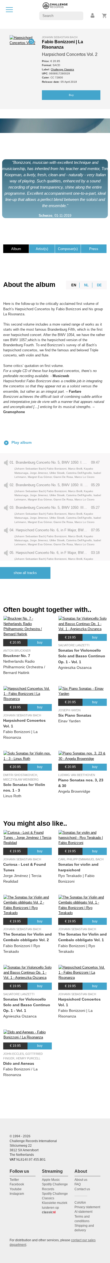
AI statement (83, 1211)
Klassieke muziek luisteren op (54, 1207)
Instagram (17, 1193)
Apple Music (51, 1179)
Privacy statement (87, 1207)
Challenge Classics (62, 69)
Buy (71, 94)
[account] (93, 16)
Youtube (16, 1189)
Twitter (14, 1179)
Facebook (17, 1184)
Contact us (82, 1189)
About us (80, 1179)
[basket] (104, 16)
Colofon (80, 1202)
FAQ (77, 1184)
